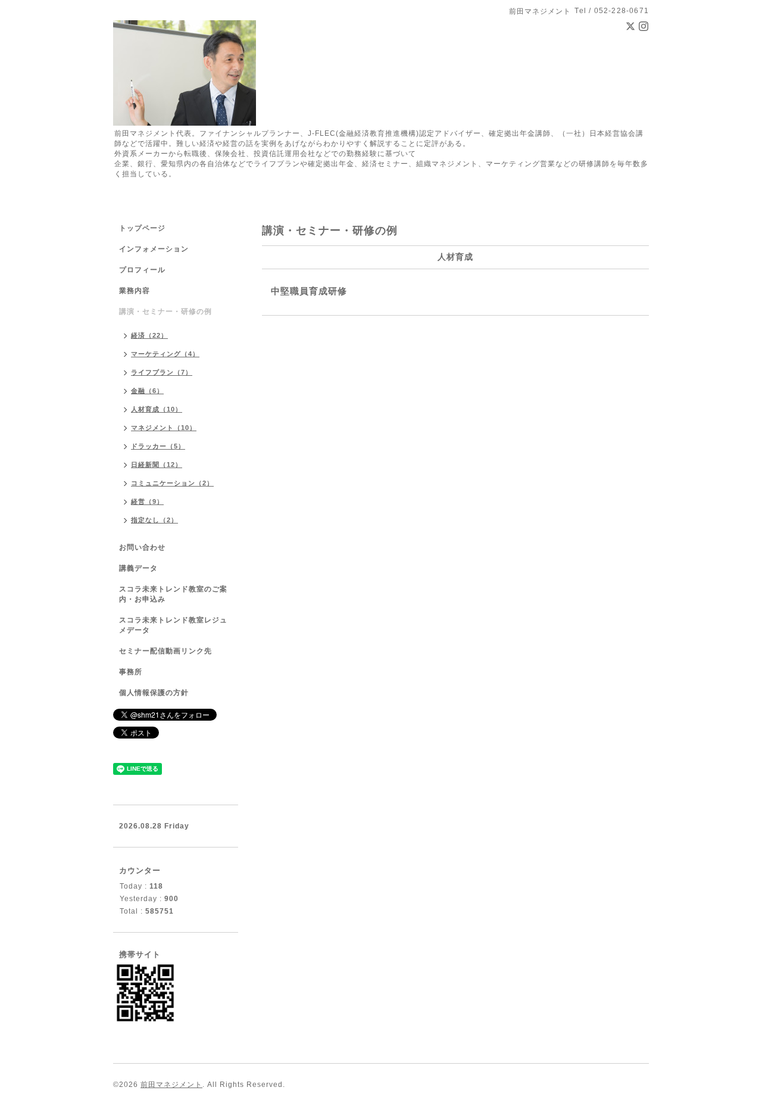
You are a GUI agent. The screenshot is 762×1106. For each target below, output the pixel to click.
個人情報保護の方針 (154, 692)
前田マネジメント (171, 1084)
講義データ (138, 568)
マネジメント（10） (163, 427)
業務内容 (134, 290)
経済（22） (149, 335)
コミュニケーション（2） (172, 483)
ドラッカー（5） (158, 446)
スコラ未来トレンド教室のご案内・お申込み (173, 594)
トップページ (142, 228)
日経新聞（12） (156, 464)
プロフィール (142, 270)
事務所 (130, 672)
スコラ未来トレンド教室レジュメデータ (173, 625)
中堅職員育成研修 (309, 291)
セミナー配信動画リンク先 (165, 651)
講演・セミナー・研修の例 (165, 311)
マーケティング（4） (165, 353)
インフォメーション (154, 249)
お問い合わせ (142, 547)
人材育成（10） (156, 409)
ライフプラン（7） (161, 372)
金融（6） (147, 390)
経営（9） (147, 501)
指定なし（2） (154, 520)
